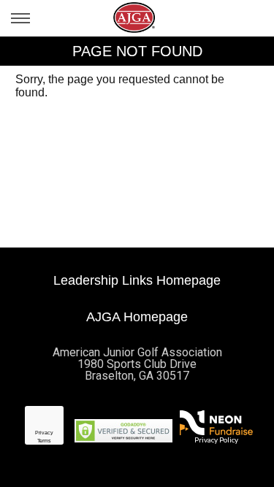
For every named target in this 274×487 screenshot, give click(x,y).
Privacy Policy (216, 439)
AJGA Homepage (137, 316)
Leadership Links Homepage (137, 280)
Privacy (44, 432)
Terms (44, 440)
